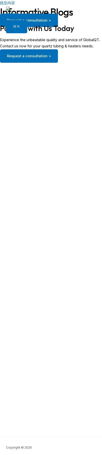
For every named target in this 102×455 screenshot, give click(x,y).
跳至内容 (7, 3)
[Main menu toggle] (16, 26)
